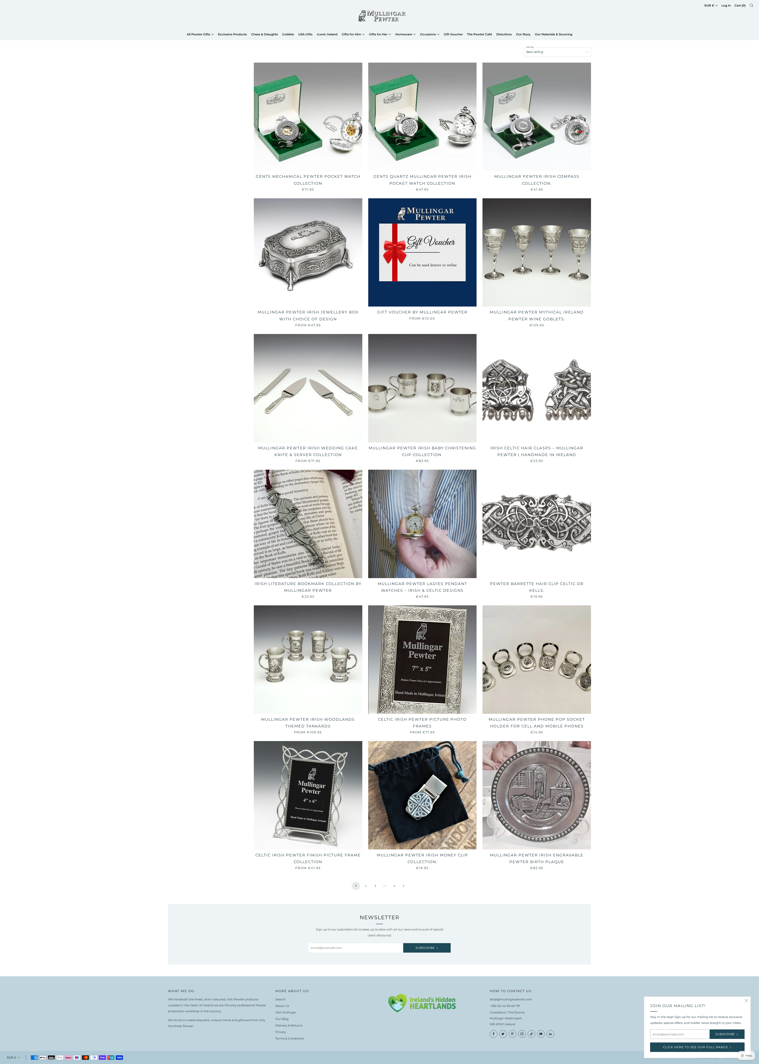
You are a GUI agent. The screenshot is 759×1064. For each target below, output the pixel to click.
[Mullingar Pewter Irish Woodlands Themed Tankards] (308, 659)
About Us (282, 1006)
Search (280, 999)
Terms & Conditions (289, 1038)
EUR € (709, 5)
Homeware (403, 34)
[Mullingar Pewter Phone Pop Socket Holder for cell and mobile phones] (536, 659)
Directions (504, 34)
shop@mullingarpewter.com (511, 999)
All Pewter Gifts (198, 34)
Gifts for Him (351, 34)
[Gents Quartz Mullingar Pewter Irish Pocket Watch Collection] (422, 117)
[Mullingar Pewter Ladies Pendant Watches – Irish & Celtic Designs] (422, 524)
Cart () (740, 5)
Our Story (523, 34)
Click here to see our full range (695, 1047)
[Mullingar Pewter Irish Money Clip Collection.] (422, 795)
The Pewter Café (479, 34)
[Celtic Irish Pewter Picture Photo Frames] (422, 659)
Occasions (428, 34)
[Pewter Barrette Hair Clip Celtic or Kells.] (536, 524)
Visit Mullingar (285, 1012)
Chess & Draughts (264, 34)
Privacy (280, 1032)
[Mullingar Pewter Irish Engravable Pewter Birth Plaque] (536, 795)
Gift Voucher (453, 34)
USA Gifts (305, 34)
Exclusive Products (232, 34)
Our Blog (282, 1019)
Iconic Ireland (327, 34)
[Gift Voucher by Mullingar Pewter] (422, 252)
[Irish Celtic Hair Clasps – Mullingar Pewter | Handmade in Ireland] (536, 388)
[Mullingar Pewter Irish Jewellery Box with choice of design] (308, 252)
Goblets (288, 34)
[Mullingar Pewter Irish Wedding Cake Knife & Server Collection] (308, 388)
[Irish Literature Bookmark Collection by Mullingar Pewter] (308, 524)
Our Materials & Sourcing (553, 34)
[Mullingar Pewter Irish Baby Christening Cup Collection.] (422, 388)
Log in (726, 5)
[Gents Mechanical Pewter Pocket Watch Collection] (308, 117)
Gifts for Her (378, 34)
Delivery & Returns (288, 1025)
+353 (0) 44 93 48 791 (505, 1006)
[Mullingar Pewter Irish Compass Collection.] (536, 117)
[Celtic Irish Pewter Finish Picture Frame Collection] (308, 795)
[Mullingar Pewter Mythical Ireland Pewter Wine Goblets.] (536, 252)
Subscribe (425, 948)
